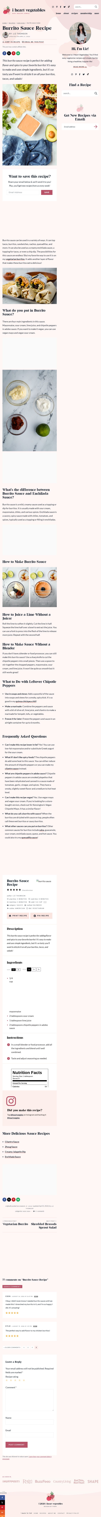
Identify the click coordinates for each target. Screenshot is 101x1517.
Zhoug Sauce (11, 1146)
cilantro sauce (12, 768)
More (96, 13)
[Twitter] (65, 7)
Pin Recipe (43, 916)
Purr (55, 1506)
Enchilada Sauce (13, 1156)
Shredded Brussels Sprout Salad (44, 1225)
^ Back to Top (26, 1513)
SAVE (46, 192)
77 (39, 1211)
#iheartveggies (13, 1118)
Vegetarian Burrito (15, 1223)
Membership (86, 13)
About (66, 13)
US (13, 970)
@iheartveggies (16, 1115)
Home (58, 13)
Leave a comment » (12, 1286)
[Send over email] (18, 53)
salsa (41, 830)
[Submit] (96, 6)
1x (29, 969)
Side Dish (21, 23)
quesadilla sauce (29, 837)
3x (39, 969)
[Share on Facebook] (4, 53)
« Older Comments (12, 1347)
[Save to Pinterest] (14, 53)
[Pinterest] (57, 7)
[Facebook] (61, 7)
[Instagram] (53, 7)
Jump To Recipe (12, 42)
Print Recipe (19, 916)
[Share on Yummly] (2, 1512)
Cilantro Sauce (12, 1141)
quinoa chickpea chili (26, 701)
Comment (11, 1387)
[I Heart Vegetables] (24, 10)
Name (8, 1417)
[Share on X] (9, 53)
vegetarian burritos (15, 259)
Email (8, 1430)
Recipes (74, 13)
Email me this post (34, 42)
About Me (52, 1513)
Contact (61, 1513)
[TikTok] (69, 6)
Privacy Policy (73, 1513)
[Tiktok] (88, 74)
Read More (79, 67)
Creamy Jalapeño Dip (15, 1151)
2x (34, 969)
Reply (36, 1296)
